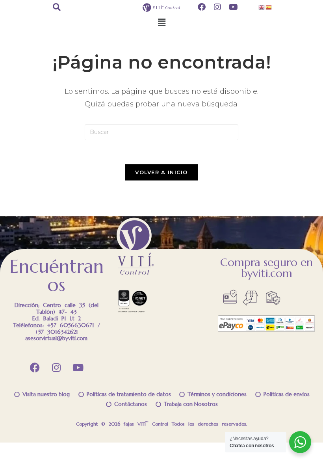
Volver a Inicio (161, 172)
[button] (161, 22)
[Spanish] (269, 6)
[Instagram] (56, 367)
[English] (261, 6)
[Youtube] (78, 367)
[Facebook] (35, 367)
